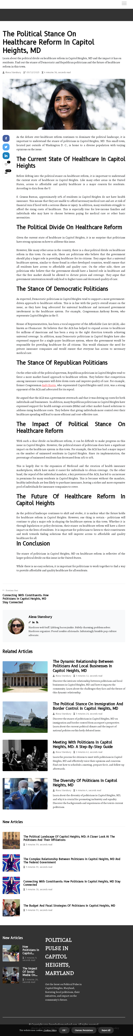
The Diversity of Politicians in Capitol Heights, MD (85, 782)
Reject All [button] (106, 1030)
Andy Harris (49, 385)
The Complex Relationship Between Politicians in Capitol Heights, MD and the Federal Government (71, 860)
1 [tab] (64, 125)
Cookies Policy (49, 1030)
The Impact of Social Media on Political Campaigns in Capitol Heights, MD (30, 972)
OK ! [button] (64, 1030)
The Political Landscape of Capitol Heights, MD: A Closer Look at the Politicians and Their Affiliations (69, 838)
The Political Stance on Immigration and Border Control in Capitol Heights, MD (88, 706)
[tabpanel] (64, 104)
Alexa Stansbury (13, 72)
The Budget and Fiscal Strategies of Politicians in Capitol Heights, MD (69, 905)
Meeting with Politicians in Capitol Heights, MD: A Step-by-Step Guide (83, 744)
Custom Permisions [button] (84, 1030)
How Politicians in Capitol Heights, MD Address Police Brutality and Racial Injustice (31, 950)
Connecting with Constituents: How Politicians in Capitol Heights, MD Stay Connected (72, 883)
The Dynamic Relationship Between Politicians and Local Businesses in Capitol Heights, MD (83, 666)
